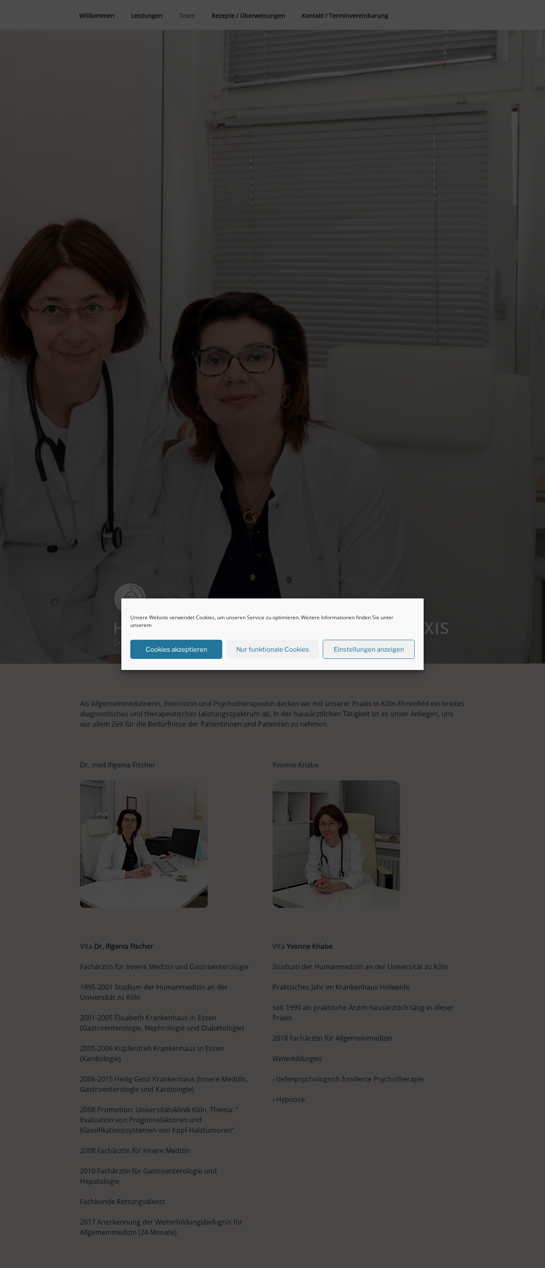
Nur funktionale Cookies (272, 649)
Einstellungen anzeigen (369, 649)
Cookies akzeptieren (176, 649)
